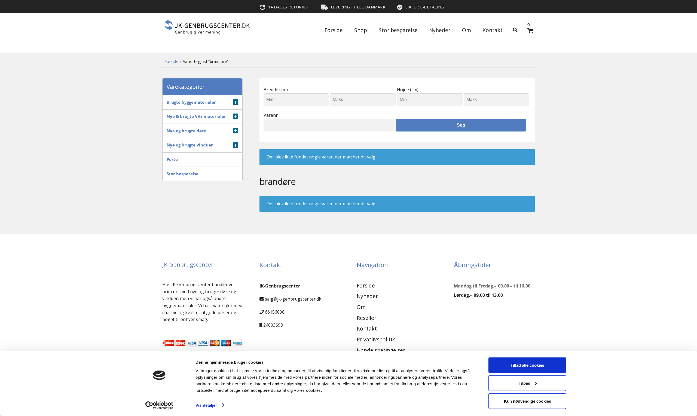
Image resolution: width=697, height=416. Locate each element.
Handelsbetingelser (381, 350)
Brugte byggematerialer (191, 102)
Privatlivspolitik (376, 339)
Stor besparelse (398, 30)
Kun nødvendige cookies (527, 401)
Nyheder (439, 30)
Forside (334, 30)
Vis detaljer (206, 405)
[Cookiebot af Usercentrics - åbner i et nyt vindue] (159, 405)
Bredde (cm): (276, 90)
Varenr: (271, 115)
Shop (360, 30)
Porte (172, 159)
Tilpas (524, 383)
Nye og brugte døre (186, 131)
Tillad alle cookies (527, 365)
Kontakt (492, 30)
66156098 (275, 312)
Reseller (366, 318)
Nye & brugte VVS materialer (196, 116)
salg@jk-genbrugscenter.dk (293, 299)
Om (466, 30)
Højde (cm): (408, 90)
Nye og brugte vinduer (190, 145)
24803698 (273, 325)
